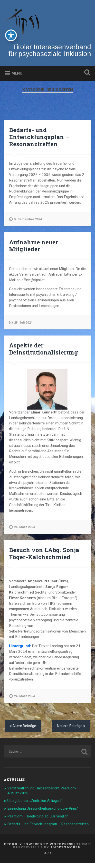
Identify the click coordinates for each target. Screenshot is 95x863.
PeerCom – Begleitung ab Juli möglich (37, 816)
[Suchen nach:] (47, 751)
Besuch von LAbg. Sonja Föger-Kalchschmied (44, 553)
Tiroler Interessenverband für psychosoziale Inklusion (50, 50)
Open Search (86, 73)
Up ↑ (47, 853)
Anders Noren (65, 847)
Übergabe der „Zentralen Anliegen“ (34, 800)
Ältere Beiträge (24, 726)
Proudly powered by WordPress (38, 844)
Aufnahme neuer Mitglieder (33, 245)
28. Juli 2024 (23, 322)
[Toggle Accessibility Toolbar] (11, 35)
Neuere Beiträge (70, 726)
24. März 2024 (24, 527)
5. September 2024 (28, 219)
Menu (16, 73)
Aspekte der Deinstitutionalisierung (43, 348)
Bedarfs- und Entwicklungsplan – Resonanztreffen (39, 137)
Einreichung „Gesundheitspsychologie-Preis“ (42, 808)
